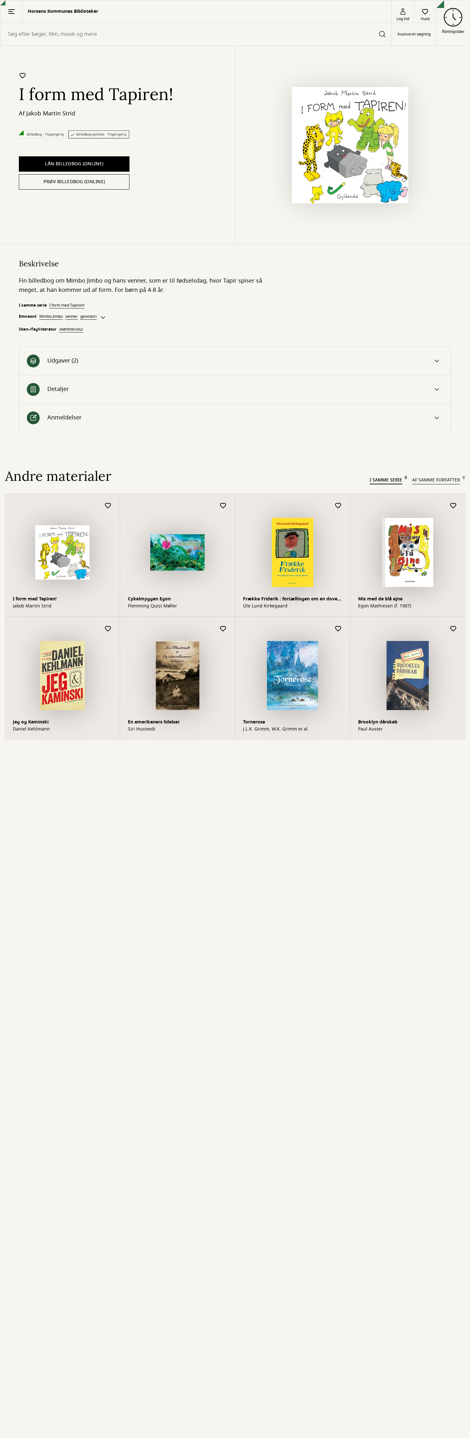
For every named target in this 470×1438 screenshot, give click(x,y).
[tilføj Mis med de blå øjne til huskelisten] (453, 506)
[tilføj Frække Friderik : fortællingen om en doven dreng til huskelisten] (338, 506)
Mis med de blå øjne (380, 599)
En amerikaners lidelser (154, 722)
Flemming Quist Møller (152, 606)
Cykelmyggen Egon (149, 599)
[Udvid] (103, 317)
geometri (88, 316)
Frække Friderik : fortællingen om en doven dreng (291, 600)
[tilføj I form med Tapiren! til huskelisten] (23, 75)
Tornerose (254, 722)
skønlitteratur (71, 329)
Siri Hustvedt (141, 729)
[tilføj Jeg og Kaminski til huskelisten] (108, 629)
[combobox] (195, 34)
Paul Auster (370, 729)
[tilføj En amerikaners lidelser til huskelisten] (223, 629)
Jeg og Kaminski (31, 722)
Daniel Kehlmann (31, 729)
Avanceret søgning (414, 34)
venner (71, 316)
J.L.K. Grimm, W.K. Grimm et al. (276, 729)
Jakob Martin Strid (50, 113)
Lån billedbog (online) (74, 163)
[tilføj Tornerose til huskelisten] (338, 629)
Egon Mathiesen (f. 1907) (384, 606)
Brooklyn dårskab (377, 722)
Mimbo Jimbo (51, 316)
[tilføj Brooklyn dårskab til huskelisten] (453, 629)
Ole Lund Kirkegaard (265, 606)
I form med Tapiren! (66, 305)
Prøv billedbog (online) (74, 181)
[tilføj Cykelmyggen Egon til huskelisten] (223, 506)
